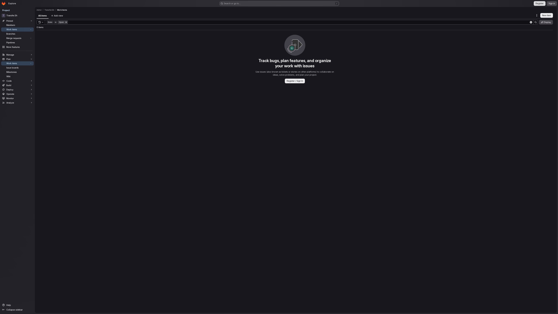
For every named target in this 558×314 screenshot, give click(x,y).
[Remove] (66, 22)
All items (42, 15)
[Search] (535, 22)
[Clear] (531, 22)
